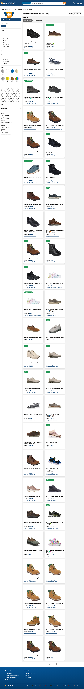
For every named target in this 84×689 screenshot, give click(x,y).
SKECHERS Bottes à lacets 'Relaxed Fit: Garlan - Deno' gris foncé (33, 97)
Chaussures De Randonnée (6, 122)
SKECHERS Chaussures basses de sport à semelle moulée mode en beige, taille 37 (55, 337)
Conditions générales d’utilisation (12, 675)
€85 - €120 (6, 61)
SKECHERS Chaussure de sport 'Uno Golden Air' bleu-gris (33, 177)
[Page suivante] (57, 664)
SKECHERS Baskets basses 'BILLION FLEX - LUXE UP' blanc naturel (33, 363)
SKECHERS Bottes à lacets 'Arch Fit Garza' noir (55, 151)
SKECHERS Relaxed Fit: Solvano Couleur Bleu (55, 204)
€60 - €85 (5, 59)
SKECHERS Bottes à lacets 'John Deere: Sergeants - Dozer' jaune (33, 125)
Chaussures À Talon (5, 127)
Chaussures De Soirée (5, 118)
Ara (4, 40)
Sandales (3, 129)
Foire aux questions (28, 679)
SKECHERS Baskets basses (52, 414)
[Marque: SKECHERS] (31, 20)
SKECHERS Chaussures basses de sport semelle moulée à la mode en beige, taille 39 (55, 388)
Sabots (2, 117)
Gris (3, 81)
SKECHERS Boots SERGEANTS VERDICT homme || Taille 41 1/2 (33, 469)
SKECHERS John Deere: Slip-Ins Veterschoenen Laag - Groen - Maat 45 (33, 550)
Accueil (2, 9)
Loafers (2, 123)
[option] (3, 26)
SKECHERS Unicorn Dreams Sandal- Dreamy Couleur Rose (55, 550)
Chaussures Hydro (5, 132)
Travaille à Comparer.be (10, 679)
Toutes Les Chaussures (16, 9)
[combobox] (44, 3)
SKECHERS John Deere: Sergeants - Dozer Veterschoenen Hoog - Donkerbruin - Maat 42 (33, 258)
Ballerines (3, 113)
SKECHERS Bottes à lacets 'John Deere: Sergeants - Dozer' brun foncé (55, 125)
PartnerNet (26, 675)
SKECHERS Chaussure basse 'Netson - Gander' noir (55, 97)
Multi (17, 81)
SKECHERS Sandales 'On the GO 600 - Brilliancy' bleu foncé (55, 69)
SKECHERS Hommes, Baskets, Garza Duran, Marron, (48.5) (33, 337)
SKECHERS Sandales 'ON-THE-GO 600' (33, 414)
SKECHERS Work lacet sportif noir (32, 42)
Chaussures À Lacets (27, 9)
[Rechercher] (64, 3)
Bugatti (5, 38)
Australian (6, 44)
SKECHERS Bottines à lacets (53, 177)
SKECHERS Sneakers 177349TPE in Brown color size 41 (33, 496)
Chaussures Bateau (5, 115)
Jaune (8, 81)
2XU (4, 48)
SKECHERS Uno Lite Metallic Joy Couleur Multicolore (55, 283)
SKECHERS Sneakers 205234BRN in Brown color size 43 (55, 42)
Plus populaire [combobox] (76, 13)
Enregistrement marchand (29, 673)
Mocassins (3, 125)
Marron (12, 81)
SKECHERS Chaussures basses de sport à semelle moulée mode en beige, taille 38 (33, 388)
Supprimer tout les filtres (38, 20)
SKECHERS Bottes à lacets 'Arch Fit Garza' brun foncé (33, 69)
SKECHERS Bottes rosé (51, 442)
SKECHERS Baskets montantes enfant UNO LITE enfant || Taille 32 (33, 283)
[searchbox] (11, 34)
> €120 (5, 63)
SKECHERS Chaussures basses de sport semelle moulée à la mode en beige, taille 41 (55, 363)
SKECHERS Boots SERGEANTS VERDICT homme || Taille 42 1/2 (33, 204)
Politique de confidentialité (10, 677)
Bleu (12, 74)
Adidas (5, 42)
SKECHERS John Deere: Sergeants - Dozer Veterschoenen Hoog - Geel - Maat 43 (33, 629)
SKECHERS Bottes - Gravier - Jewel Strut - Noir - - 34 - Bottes (55, 258)
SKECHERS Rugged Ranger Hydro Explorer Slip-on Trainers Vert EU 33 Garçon (55, 522)
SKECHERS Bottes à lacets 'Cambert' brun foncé (33, 522)
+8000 (5, 50)
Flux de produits (27, 677)
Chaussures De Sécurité (6, 134)
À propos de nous (8, 673)
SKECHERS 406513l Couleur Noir (54, 469)
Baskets (2, 130)
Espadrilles (3, 120)
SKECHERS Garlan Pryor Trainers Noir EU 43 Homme (33, 230)
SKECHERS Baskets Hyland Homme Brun (55, 309)
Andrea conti (6, 46)
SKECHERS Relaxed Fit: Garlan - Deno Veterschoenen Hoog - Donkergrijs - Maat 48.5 (55, 496)
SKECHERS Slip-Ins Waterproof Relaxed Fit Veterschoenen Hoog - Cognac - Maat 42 (55, 230)
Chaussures (7, 9)
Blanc (7, 74)
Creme (17, 74)
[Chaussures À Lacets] (30, 3)
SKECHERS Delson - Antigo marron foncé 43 (33, 442)
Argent (3, 74)
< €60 (5, 57)
